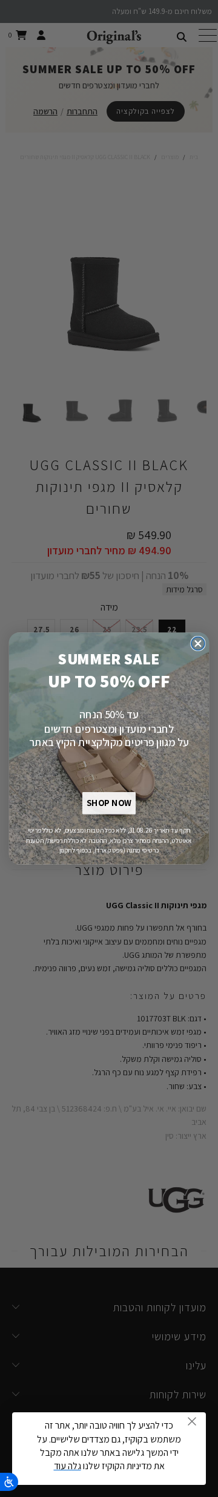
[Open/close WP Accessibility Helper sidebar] (9, 1482)
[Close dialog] (198, 643)
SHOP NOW (109, 803)
